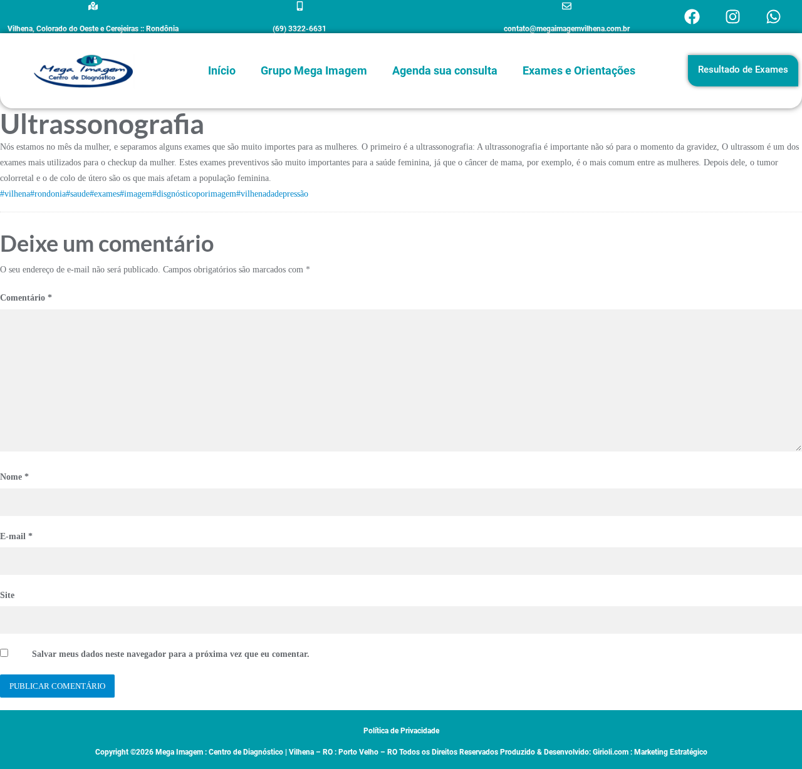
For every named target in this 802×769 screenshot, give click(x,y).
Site (7, 595)
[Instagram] (733, 17)
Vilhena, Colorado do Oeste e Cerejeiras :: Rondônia (93, 28)
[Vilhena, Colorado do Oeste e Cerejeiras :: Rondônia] (93, 6)
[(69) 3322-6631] (300, 6)
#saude (78, 194)
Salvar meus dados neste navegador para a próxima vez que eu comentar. (171, 654)
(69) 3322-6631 (299, 28)
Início (222, 70)
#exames (105, 194)
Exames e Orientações (579, 70)
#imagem (136, 194)
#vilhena (15, 194)
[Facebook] (692, 17)
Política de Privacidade (401, 730)
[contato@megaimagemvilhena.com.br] (566, 6)
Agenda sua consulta (444, 70)
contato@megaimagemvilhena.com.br (567, 28)
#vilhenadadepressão (272, 194)
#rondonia (48, 194)
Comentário (26, 297)
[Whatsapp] (773, 17)
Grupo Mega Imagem (314, 70)
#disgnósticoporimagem (194, 194)
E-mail (16, 536)
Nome (14, 477)
